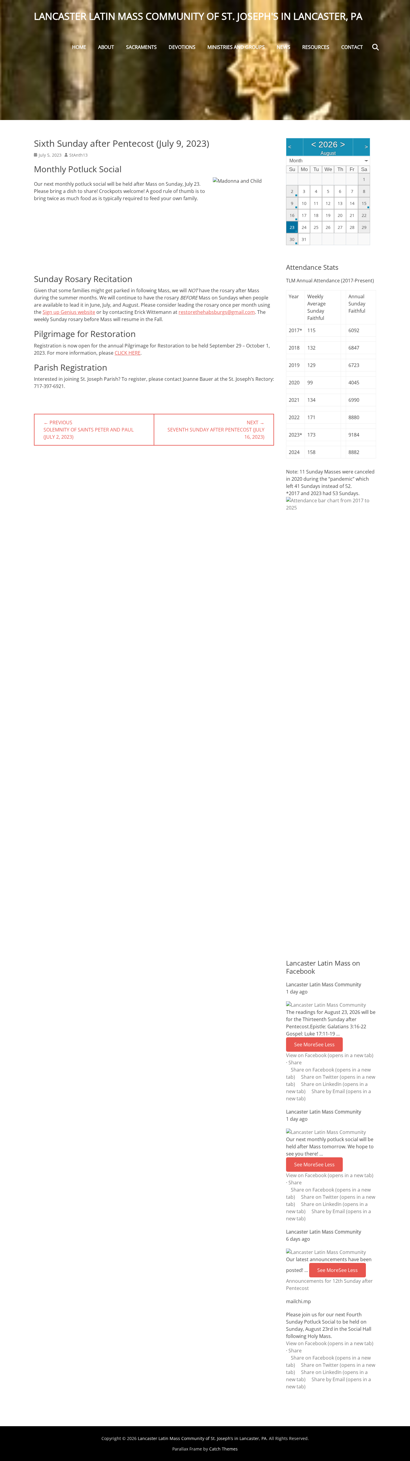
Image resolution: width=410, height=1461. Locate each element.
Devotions (182, 47)
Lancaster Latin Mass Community (323, 984)
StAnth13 (78, 155)
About (106, 47)
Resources (315, 47)
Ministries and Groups (236, 47)
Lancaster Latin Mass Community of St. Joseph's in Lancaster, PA (198, 16)
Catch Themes (223, 1449)
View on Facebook (329, 1055)
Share (295, 1062)
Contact (352, 47)
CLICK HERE (127, 353)
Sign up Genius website (69, 312)
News (283, 47)
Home (79, 47)
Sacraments (141, 47)
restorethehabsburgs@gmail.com (217, 312)
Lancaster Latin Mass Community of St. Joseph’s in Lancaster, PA (202, 1438)
